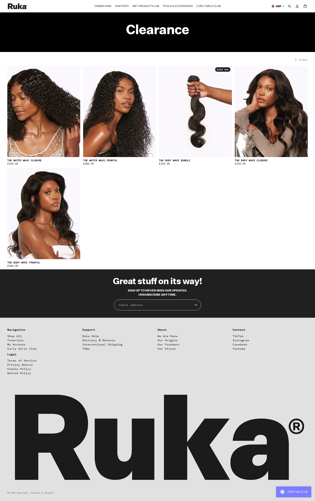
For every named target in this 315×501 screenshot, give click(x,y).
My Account (16, 344)
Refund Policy (19, 373)
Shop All (14, 336)
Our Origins (168, 340)
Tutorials (15, 340)
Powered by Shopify (42, 493)
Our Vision (167, 348)
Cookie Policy (19, 369)
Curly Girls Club (21, 348)
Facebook (240, 344)
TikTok (238, 336)
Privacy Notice (20, 364)
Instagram (241, 340)
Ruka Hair (22, 493)
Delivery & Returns (98, 340)
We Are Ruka (168, 336)
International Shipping (102, 344)
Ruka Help (90, 336)
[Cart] (305, 6)
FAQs (86, 348)
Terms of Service (21, 360)
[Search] (289, 6)
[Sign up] (195, 305)
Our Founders (168, 344)
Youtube (239, 348)
